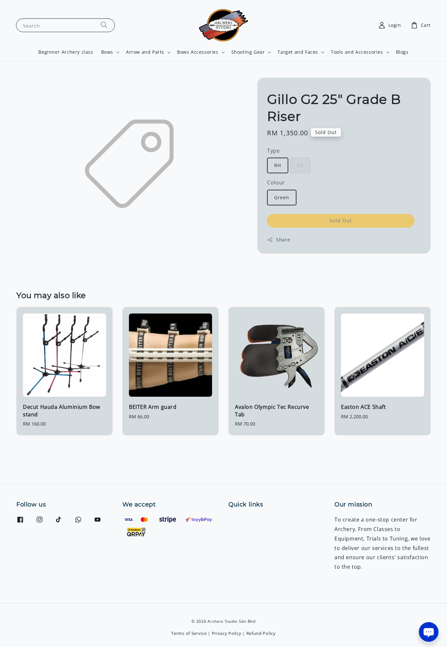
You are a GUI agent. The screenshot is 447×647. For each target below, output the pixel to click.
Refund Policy (261, 633)
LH (300, 165)
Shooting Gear (248, 52)
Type (273, 150)
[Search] (104, 25)
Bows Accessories (198, 52)
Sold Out (341, 220)
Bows (107, 52)
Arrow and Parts (145, 52)
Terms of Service (188, 633)
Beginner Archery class (65, 52)
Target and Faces (297, 52)
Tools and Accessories (357, 52)
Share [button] (283, 240)
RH (277, 165)
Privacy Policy (226, 633)
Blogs (402, 52)
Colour (276, 182)
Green (281, 197)
